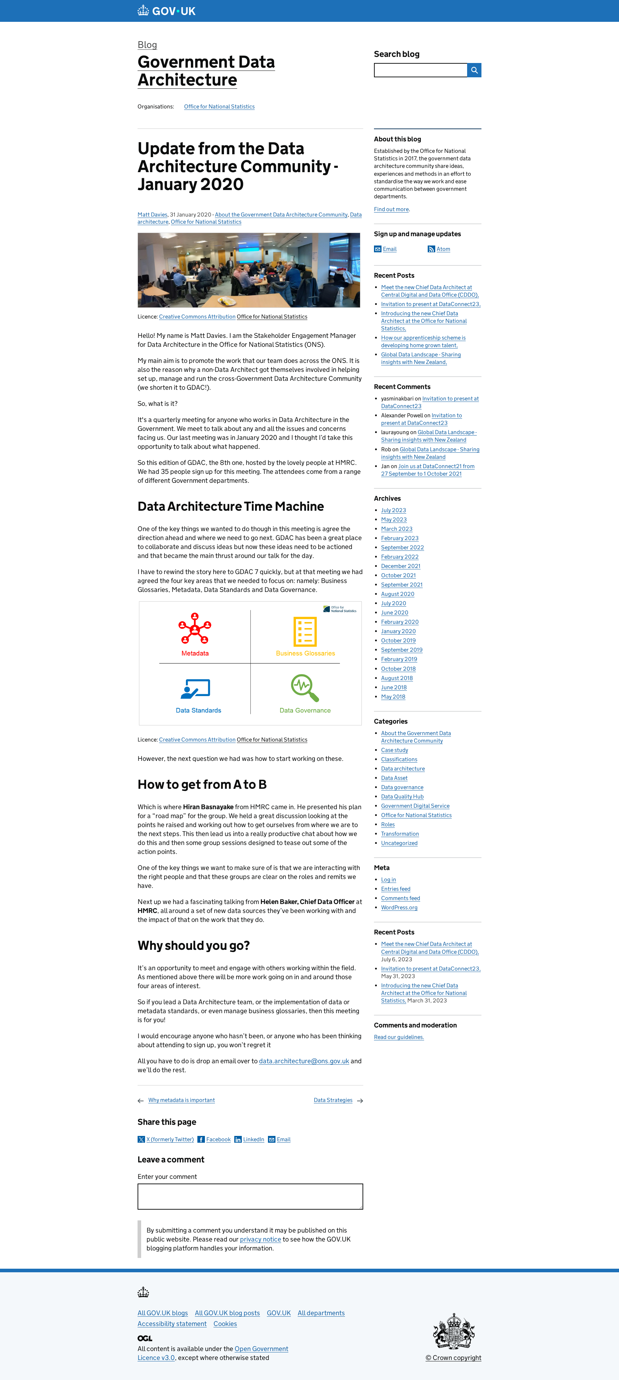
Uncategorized (399, 843)
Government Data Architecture (206, 70)
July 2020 (393, 603)
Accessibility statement (172, 1324)
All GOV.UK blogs (163, 1313)
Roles (388, 824)
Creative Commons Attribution (197, 316)
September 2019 (402, 649)
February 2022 (400, 556)
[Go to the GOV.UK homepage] (167, 11)
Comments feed (400, 898)
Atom (443, 249)
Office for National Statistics (219, 106)
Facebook (218, 1139)
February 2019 (399, 659)
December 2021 (401, 566)
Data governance (402, 787)
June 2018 (394, 687)
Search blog (397, 54)
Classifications (399, 759)
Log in (388, 879)
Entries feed (396, 888)
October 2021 (398, 575)
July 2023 (393, 510)
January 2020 (398, 631)
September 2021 (402, 584)
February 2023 (400, 538)
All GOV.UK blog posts (227, 1313)
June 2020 (394, 612)
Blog (147, 44)
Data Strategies (333, 1100)
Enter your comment (167, 1176)
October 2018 (398, 668)
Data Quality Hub (402, 796)
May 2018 (393, 696)
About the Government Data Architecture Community (281, 214)
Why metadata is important (181, 1100)
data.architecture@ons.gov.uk (304, 1061)
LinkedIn (253, 1139)
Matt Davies (152, 214)
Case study (394, 750)
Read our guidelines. (399, 1037)
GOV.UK (279, 1313)
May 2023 (394, 519)
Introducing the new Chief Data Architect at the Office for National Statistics (424, 321)
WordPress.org (399, 907)
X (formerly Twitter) (170, 1139)
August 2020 (397, 594)
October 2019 (398, 640)
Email (284, 1139)
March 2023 (397, 528)
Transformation (400, 833)
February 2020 (400, 621)
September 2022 (402, 547)
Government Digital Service (415, 805)
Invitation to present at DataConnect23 (430, 304)
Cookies (225, 1324)
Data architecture (403, 768)
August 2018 (397, 678)
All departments (321, 1313)
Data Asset (394, 777)
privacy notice (260, 1239)
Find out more (391, 209)
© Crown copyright (453, 1358)
